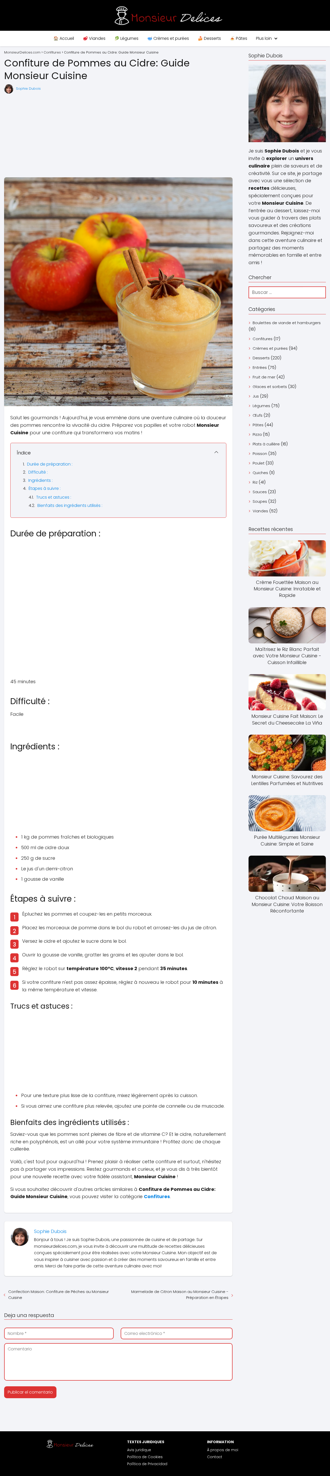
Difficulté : (38, 472)
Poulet (259, 463)
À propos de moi (222, 1449)
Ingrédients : (40, 480)
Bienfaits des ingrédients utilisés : (69, 505)
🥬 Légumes (126, 38)
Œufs (257, 415)
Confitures (263, 338)
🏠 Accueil (63, 38)
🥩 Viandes (94, 38)
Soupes (260, 501)
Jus (256, 396)
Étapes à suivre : (45, 488)
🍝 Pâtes (238, 38)
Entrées (260, 367)
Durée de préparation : (49, 464)
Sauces (260, 491)
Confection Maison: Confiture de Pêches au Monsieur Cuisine (58, 1294)
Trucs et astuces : (53, 497)
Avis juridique (139, 1449)
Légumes (261, 405)
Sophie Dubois (28, 88)
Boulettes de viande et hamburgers (287, 322)
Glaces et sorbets (270, 386)
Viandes (260, 511)
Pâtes (258, 425)
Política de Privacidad (147, 1463)
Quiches (260, 472)
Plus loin (264, 38)
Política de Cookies (145, 1456)
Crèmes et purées (270, 348)
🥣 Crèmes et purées (168, 38)
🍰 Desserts (209, 38)
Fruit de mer (264, 377)
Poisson (260, 453)
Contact (214, 1456)
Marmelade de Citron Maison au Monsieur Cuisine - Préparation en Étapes (179, 1294)
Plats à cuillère (266, 444)
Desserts (261, 358)
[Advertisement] (118, 136)
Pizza (257, 434)
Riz (255, 482)
